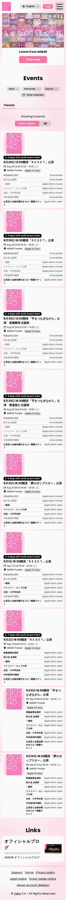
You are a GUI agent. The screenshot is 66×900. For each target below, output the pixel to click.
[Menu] (59, 6)
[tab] (9, 105)
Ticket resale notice (42, 879)
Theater (9, 105)
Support (17, 872)
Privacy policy (45, 872)
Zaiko (17, 894)
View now (33, 59)
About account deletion (33, 885)
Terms (29, 872)
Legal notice (18, 879)
